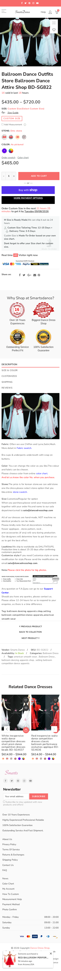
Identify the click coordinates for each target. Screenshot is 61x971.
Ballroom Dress (50, 653)
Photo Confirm (9, 909)
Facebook (19, 275)
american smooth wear (26, 656)
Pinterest (39, 275)
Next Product (30, 638)
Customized (9, 376)
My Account (8, 888)
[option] (30, 42)
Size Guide (12, 112)
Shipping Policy (10, 859)
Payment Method (11, 904)
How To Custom (10, 894)
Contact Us (8, 865)
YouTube (30, 780)
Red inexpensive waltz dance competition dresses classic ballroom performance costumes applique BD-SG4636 (45, 742)
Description (9, 364)
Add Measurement (13, 124)
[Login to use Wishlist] (54, 29)
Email (34, 275)
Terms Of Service (11, 849)
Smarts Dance (17, 649)
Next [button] (54, 729)
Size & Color (10, 370)
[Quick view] (26, 708)
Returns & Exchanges (13, 854)
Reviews (7, 387)
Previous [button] (7, 729)
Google (29, 275)
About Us (7, 839)
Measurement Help (12, 899)
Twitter (24, 275)
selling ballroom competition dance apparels (27, 661)
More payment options (28, 198)
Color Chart (8, 883)
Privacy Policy (9, 844)
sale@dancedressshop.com (38, 510)
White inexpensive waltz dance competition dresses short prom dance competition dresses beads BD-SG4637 (13, 742)
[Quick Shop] (26, 730)
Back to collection (30, 632)
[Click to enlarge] (54, 22)
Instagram (24, 780)
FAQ (4, 870)
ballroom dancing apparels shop (18, 660)
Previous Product (31, 626)
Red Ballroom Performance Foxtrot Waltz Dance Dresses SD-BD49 (33, 957)
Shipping (7, 382)
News (5, 878)
